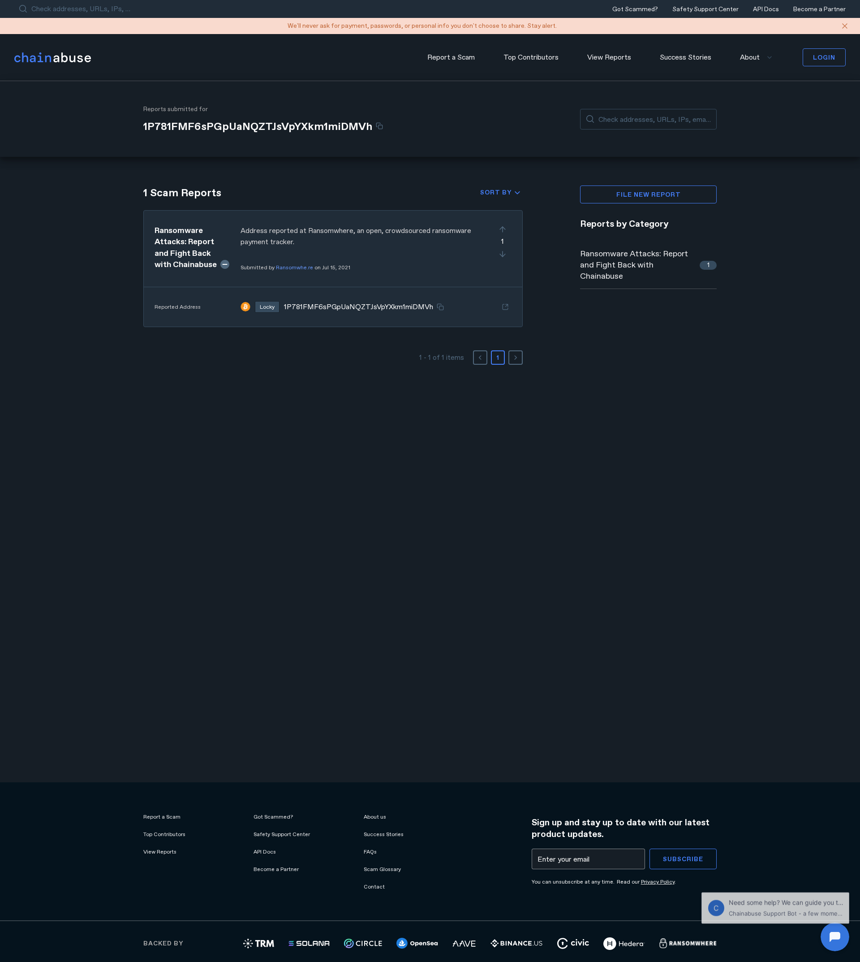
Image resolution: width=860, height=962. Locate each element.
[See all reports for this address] (505, 307)
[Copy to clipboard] (379, 126)
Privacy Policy (658, 882)
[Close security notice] (844, 26)
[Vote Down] (502, 254)
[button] (333, 269)
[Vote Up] (502, 229)
